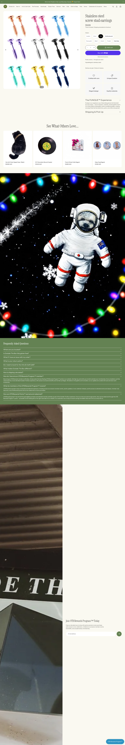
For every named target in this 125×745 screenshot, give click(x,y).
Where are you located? (11, 350)
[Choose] (118, 156)
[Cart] (120, 6)
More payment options (103, 56)
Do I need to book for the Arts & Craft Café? (19, 365)
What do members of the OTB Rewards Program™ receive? (24, 386)
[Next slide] (123, 2)
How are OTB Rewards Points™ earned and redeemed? (22, 394)
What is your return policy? (13, 361)
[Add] (29, 156)
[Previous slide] (2, 2)
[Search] (113, 6)
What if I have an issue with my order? (16, 357)
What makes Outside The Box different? (17, 369)
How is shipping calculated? (13, 372)
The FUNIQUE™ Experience (98, 100)
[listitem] (105, 6)
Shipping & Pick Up (94, 112)
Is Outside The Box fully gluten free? (16, 353)
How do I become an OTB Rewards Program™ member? (23, 376)
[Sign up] (119, 633)
